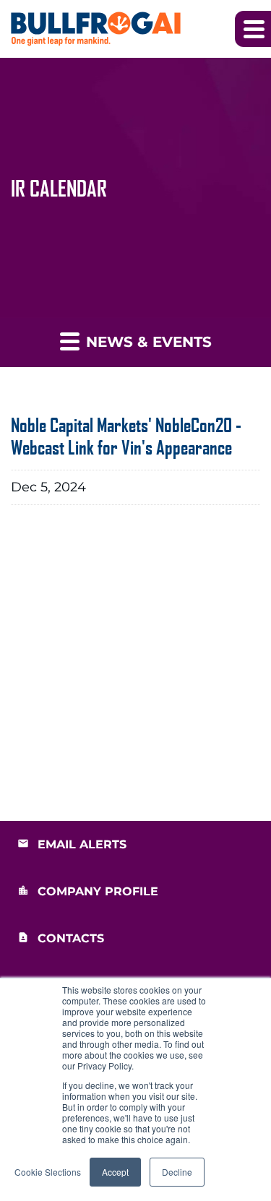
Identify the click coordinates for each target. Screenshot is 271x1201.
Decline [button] (177, 1172)
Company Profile (98, 891)
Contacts (71, 938)
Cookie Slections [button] (47, 1172)
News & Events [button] (147, 341)
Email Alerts (82, 844)
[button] (253, 29)
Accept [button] (115, 1172)
